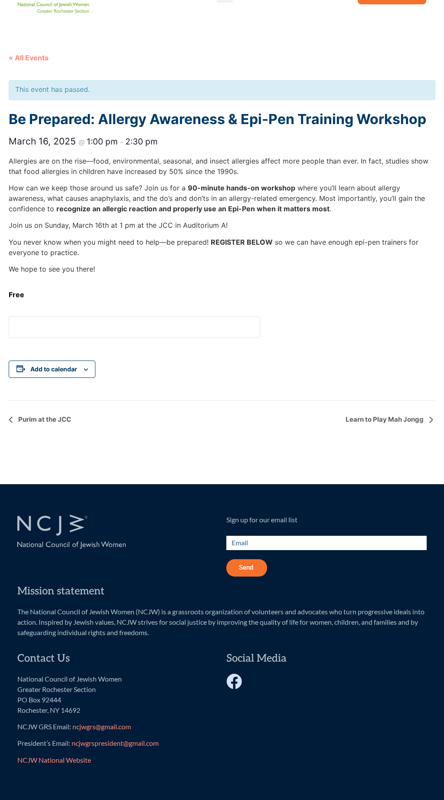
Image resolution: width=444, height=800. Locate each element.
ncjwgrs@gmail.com (101, 726)
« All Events (29, 57)
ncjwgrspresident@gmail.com (115, 743)
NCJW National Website (54, 760)
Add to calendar (53, 369)
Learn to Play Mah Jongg (385, 419)
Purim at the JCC (44, 419)
